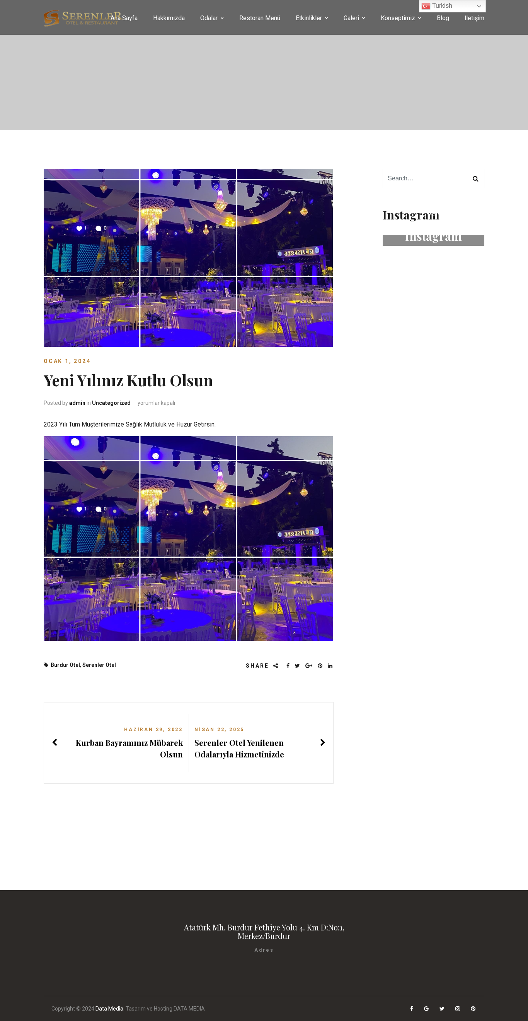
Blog (443, 18)
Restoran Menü (259, 18)
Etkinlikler (309, 18)
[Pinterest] (321, 666)
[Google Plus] (309, 666)
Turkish (441, 5)
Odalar (209, 18)
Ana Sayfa (124, 18)
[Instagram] (458, 1009)
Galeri (351, 18)
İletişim (474, 18)
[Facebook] (288, 666)
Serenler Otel (99, 665)
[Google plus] (427, 1009)
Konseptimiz (398, 18)
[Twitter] (298, 666)
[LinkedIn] (331, 666)
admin (77, 403)
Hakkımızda (169, 18)
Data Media (109, 1009)
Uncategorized (111, 403)
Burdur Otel (65, 665)
